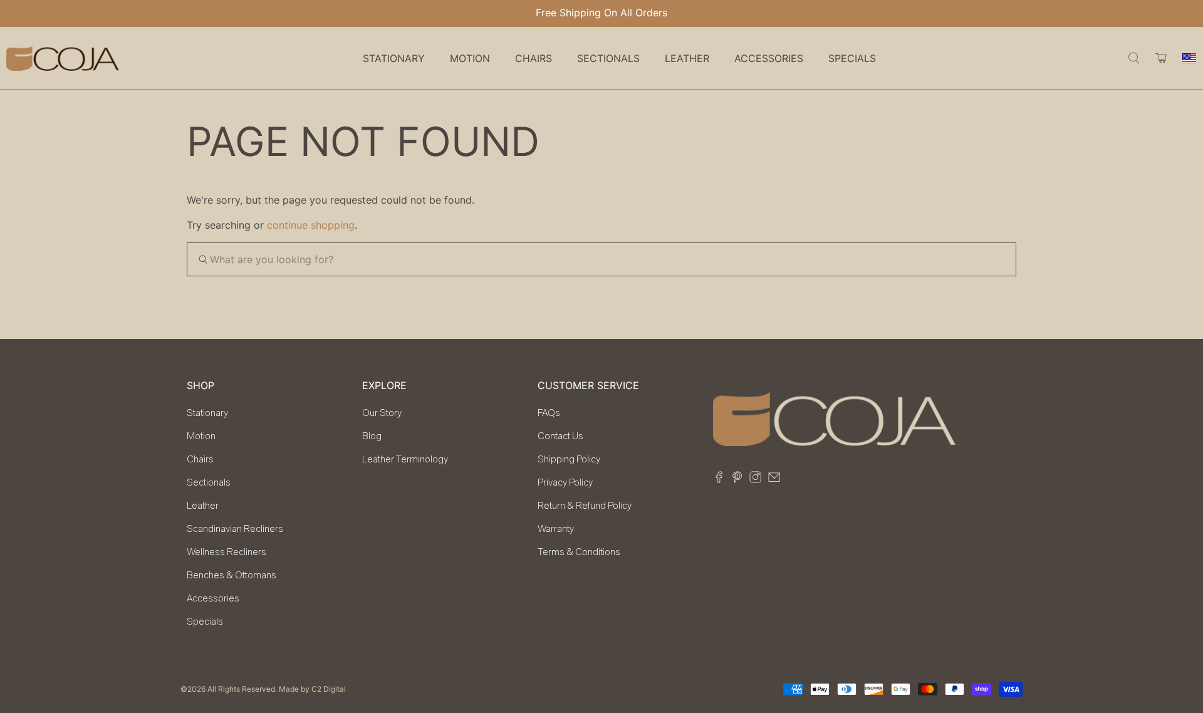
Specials (852, 58)
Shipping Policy (569, 459)
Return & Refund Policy (585, 505)
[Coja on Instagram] (755, 479)
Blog (372, 436)
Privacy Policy (565, 482)
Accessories (213, 598)
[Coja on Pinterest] (737, 479)
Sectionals (209, 482)
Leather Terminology (405, 459)
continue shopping (311, 225)
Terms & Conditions (579, 552)
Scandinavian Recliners (235, 528)
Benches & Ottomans (231, 575)
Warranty (556, 528)
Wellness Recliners (226, 552)
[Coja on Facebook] (719, 479)
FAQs (549, 413)
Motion (201, 436)
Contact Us (560, 436)
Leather (203, 505)
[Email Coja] (774, 479)
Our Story (382, 413)
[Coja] (62, 58)
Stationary (207, 413)
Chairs (200, 459)
